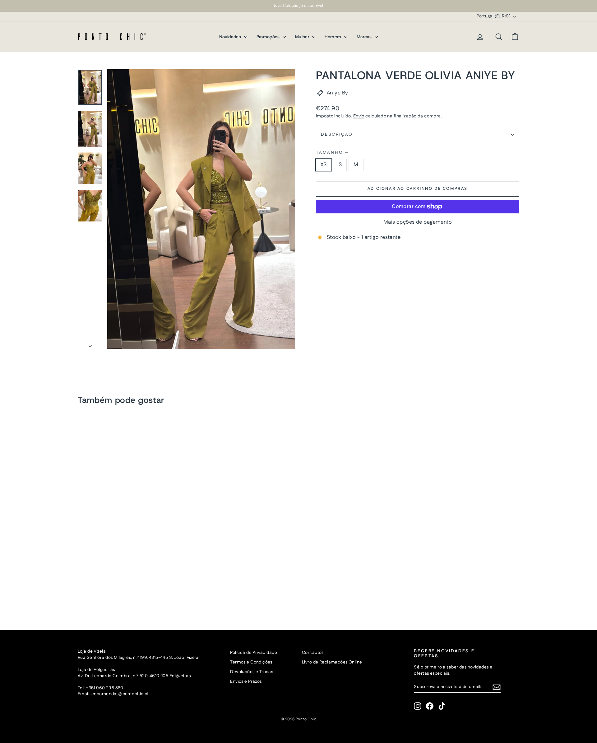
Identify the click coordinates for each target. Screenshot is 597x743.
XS (324, 164)
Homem (333, 36)
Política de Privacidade (253, 653)
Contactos (313, 653)
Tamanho (332, 153)
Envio (358, 116)
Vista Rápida (130, 572)
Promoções (269, 36)
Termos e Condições (251, 662)
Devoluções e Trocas (251, 672)
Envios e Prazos (245, 681)
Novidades (231, 36)
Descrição (337, 134)
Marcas (365, 36)
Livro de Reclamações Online (332, 662)
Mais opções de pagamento (417, 222)
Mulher (303, 36)
